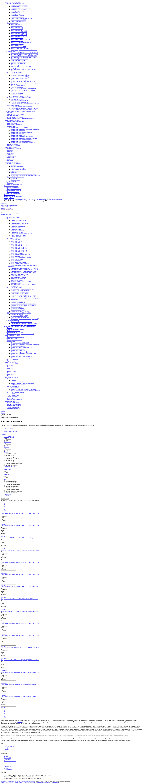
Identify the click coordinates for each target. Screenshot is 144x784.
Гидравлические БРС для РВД (19, 100)
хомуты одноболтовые (12, 462)
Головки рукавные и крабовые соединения (23, 168)
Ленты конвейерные (13, 105)
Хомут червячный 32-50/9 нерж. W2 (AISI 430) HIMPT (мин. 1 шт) (19, 586)
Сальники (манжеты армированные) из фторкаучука (25, 82)
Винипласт (10, 159)
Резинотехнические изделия (12, 2)
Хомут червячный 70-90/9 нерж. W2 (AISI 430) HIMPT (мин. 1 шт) (19, 635)
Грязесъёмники (15, 84)
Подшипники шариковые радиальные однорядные (25, 129)
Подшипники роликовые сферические (21, 141)
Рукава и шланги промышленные (16, 3)
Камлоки (13, 165)
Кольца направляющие (17, 93)
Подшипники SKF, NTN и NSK (20, 127)
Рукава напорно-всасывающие (19, 6)
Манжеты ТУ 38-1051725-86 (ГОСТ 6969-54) (23, 88)
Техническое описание (10, 431)
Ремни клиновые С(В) (17, 29)
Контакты (7, 196)
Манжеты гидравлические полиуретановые (23, 90)
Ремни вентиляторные (17, 41)
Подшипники (11, 126)
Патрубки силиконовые (14, 189)
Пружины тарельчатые (13, 145)
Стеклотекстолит (12, 156)
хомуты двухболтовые (12, 458)
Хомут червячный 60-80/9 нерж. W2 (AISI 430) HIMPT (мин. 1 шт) (19, 623)
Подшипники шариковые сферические (22, 136)
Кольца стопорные (12, 144)
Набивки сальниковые (13, 115)
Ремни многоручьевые (17, 44)
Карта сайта (7, 751)
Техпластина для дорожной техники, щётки (23, 69)
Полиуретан (10, 153)
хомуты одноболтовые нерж (14, 463)
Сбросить (6, 495)
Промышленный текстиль (14, 184)
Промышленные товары (11, 162)
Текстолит (10, 154)
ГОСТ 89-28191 (8, 428)
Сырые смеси (14, 71)
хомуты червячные (11, 465)
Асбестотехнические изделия (15, 114)
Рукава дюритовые (16, 12)
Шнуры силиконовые (13, 193)
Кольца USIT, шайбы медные (15, 177)
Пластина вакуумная (16, 65)
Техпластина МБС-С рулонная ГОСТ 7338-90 (24, 56)
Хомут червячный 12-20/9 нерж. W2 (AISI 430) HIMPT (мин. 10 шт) (20, 538)
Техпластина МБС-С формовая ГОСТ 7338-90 (24, 57)
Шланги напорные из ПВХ (18, 20)
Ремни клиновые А (16, 26)
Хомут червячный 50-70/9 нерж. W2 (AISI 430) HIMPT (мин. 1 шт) (19, 611)
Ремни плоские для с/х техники (20, 48)
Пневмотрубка (15, 172)
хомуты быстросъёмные (13, 457)
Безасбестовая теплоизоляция (15, 117)
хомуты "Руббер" (11, 455)
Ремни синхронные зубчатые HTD (20, 39)
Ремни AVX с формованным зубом (21, 42)
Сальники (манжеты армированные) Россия (23, 79)
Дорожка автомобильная (18, 60)
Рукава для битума (16, 14)
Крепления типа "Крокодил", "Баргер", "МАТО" (24, 108)
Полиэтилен (10, 157)
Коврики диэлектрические (18, 62)
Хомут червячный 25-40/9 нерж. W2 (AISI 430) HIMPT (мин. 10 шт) (20, 574)
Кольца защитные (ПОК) (18, 94)
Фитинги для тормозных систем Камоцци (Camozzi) (25, 175)
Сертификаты (8, 759)
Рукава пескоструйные (17, 17)
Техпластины (11, 51)
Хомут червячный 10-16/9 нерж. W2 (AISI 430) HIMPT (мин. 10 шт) (20, 525)
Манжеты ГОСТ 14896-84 (18, 85)
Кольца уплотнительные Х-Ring (20, 77)
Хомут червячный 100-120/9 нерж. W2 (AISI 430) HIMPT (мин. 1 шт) (20, 672)
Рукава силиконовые (13, 187)
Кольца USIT (14, 178)
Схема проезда (8, 769)
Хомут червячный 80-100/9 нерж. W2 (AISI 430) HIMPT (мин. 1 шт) (20, 647)
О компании (18, 196)
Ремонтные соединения (17, 166)
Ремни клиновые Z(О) (17, 24)
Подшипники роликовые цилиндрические (23, 142)
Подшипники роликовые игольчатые (21, 139)
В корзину (3, 524)
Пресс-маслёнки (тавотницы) (15, 121)
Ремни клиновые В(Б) (17, 27)
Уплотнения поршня (16, 91)
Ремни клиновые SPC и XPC (19, 36)
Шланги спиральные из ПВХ (19, 21)
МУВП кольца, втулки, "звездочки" (21, 96)
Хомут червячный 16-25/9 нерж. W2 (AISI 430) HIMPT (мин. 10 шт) (20, 550)
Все (5, 510)
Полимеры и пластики (10, 147)
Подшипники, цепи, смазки (12, 120)
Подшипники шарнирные (18, 135)
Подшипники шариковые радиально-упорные (24, 138)
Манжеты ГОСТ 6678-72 (18, 87)
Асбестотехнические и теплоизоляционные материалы (19, 111)
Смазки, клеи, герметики (14, 124)
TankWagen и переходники (18, 169)
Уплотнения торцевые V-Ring (19, 78)
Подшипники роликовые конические (21, 132)
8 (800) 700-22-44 (6, 208)
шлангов (20, 722)
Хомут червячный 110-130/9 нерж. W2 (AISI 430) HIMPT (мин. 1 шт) (20, 684)
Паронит (9, 112)
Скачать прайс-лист (9, 195)
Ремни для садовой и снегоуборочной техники (24, 50)
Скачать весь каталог (10, 761)
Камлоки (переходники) (14, 163)
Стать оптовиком (9, 746)
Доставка (12, 196)
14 (4, 509)
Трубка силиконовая (13, 192)
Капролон (10, 150)
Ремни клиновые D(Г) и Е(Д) (19, 30)
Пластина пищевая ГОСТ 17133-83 (21, 66)
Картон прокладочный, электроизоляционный (20, 118)
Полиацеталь (11, 151)
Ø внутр (6, 447)
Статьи (6, 768)
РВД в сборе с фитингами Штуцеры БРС (19, 97)
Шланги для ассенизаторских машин (21, 18)
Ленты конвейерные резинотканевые (21, 106)
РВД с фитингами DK (17, 99)
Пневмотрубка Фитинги (14, 171)
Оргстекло (10, 160)
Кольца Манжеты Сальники (15, 72)
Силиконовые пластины (14, 190)
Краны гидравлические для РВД (20, 102)
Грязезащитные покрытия (18, 63)
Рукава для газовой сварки (18, 9)
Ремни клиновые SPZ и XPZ (19, 32)
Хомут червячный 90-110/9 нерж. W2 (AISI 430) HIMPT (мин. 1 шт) (20, 660)
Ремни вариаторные (16, 45)
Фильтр (6, 452)
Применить (7, 494)
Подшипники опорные (17, 133)
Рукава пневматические (17, 15)
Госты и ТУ (7, 758)
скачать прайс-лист (6, 214)
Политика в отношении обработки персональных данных (17, 781)
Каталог (6, 756)
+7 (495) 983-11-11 (9, 198)
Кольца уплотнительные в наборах (20, 75)
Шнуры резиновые (16, 68)
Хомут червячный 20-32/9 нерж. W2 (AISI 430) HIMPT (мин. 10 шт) (20, 562)
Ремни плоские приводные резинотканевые (23, 109)
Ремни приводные (12, 23)
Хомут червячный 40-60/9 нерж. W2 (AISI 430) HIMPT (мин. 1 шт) (19, 599)
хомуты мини (10, 460)
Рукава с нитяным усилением (19, 5)
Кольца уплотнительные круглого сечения (23, 74)
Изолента (10, 183)
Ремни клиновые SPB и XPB (19, 35)
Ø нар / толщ (7, 442)
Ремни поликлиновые (17, 38)
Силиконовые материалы (11, 186)
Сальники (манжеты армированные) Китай (23, 81)
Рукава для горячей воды (18, 11)
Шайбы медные (15, 180)
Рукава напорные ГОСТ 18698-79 (20, 8)
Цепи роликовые (12, 123)
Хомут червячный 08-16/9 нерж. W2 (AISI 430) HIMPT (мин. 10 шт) (20, 513)
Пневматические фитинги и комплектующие (23, 174)
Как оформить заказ (9, 748)
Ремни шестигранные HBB (18, 47)
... (4, 507)
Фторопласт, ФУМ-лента (14, 148)
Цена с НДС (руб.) (9, 437)
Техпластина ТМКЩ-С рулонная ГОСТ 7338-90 (24, 53)
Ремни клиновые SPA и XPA (19, 33)
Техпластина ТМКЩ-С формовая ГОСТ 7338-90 (24, 54)
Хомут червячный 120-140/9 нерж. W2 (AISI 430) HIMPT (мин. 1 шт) (20, 696)
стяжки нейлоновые (11, 453)
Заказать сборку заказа (7, 209)
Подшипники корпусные (18, 130)
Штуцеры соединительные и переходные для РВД (25, 103)
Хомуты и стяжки (12, 181)
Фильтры (3, 434)
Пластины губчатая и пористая (19, 59)
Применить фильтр (9, 466)
